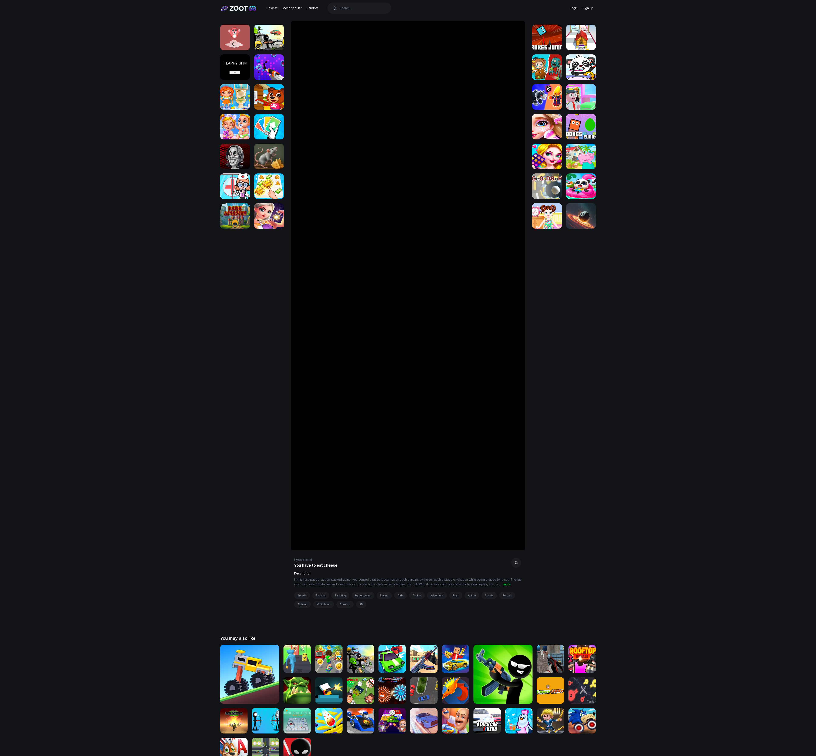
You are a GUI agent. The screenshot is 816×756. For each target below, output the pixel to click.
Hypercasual (303, 560)
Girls (400, 595)
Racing (384, 595)
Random (312, 8)
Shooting (340, 595)
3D (361, 604)
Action (472, 595)
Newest (272, 8)
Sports (489, 595)
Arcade (302, 595)
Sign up (588, 8)
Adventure (436, 595)
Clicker (416, 595)
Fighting (302, 604)
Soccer (507, 595)
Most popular (292, 8)
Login (574, 8)
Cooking (345, 604)
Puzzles (321, 595)
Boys (456, 595)
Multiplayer (324, 604)
